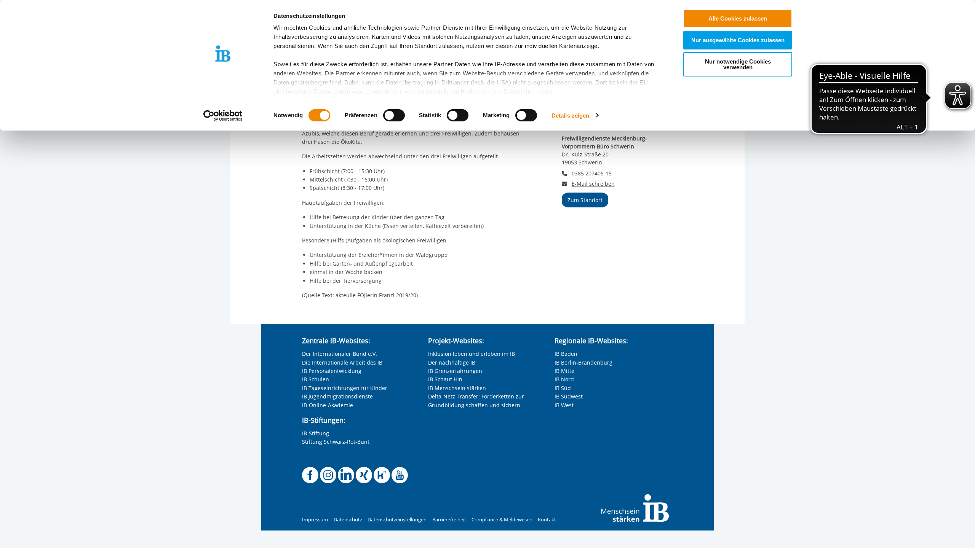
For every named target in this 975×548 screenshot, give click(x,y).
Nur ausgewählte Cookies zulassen (738, 40)
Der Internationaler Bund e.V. (339, 353)
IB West (564, 405)
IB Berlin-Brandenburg (583, 362)
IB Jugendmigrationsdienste (337, 396)
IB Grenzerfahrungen (455, 370)
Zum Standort (585, 200)
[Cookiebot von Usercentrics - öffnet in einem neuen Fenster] (223, 115)
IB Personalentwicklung (331, 370)
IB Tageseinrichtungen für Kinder (344, 388)
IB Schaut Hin (445, 379)
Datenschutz (348, 519)
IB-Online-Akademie (327, 405)
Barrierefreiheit (449, 519)
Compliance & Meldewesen (502, 519)
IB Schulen (315, 379)
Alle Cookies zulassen (737, 18)
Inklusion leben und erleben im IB (471, 353)
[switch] (394, 115)
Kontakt (547, 519)
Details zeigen (570, 115)
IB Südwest (569, 396)
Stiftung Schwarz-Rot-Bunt (335, 441)
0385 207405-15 (592, 173)
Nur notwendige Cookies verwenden (738, 64)
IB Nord (564, 379)
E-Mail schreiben (593, 183)
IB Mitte (564, 370)
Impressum (315, 519)
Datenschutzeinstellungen (397, 519)
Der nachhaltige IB (451, 362)
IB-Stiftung (315, 433)
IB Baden (566, 353)
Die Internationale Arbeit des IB (342, 362)
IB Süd (563, 388)
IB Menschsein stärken (457, 388)
